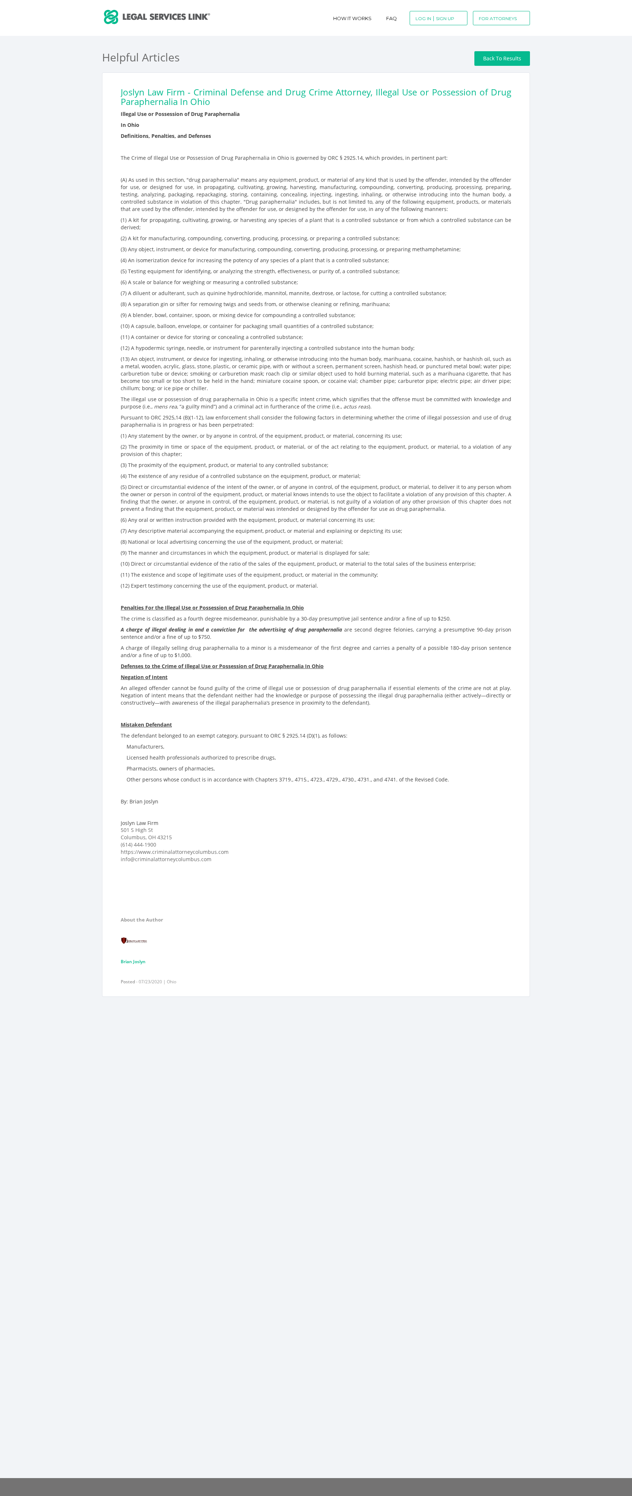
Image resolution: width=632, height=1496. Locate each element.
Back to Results (502, 58)
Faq (391, 18)
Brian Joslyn (133, 961)
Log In (423, 18)
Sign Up (445, 18)
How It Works (352, 18)
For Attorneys (498, 18)
